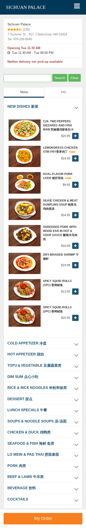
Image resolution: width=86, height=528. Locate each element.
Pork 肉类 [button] (16, 466)
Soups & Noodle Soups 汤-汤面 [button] (37, 421)
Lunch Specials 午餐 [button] (27, 410)
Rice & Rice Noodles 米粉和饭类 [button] (37, 388)
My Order (43, 518)
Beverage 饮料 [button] (21, 488)
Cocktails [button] (17, 499)
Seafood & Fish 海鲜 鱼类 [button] (30, 443)
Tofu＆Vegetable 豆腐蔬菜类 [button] (34, 365)
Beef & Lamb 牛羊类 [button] (25, 477)
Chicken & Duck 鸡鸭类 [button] (29, 432)
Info (63, 92)
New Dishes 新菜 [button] (22, 106)
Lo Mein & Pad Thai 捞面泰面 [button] (33, 454)
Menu (24, 92)
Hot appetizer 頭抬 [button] (25, 354)
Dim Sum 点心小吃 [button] (22, 377)
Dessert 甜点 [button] (19, 399)
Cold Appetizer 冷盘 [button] (27, 343)
